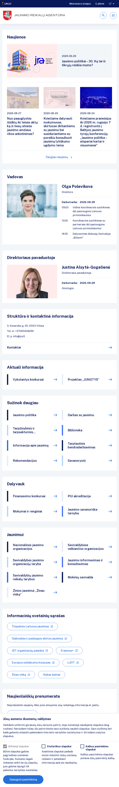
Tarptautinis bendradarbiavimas (81, 445)
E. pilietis (99, 3)
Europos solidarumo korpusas (31, 662)
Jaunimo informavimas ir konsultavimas (85, 562)
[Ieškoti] (103, 15)
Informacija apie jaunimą (30, 445)
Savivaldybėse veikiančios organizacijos (86, 547)
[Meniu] (113, 15)
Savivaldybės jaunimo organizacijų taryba (28, 562)
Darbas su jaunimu (81, 415)
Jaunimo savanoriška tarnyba (82, 511)
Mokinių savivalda (80, 577)
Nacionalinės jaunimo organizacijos (28, 547)
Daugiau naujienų (57, 157)
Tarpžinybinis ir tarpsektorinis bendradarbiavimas (26, 430)
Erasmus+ (67, 650)
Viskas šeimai (51, 674)
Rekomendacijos (25, 461)
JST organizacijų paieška (28, 650)
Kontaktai (14, 347)
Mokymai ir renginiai (27, 511)
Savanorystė (77, 461)
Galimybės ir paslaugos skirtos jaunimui (37, 638)
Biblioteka (75, 430)
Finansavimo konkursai (29, 496)
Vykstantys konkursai (28, 379)
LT (110, 3)
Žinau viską (19, 674)
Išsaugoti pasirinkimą (23, 779)
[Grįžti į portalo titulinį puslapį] (7, 3)
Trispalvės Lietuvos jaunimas (30, 626)
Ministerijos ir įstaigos (80, 3)
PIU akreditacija (79, 496)
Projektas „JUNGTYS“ (83, 379)
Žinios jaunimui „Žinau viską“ (28, 592)
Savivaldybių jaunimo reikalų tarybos (28, 577)
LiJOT (71, 662)
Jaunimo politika (24, 415)
